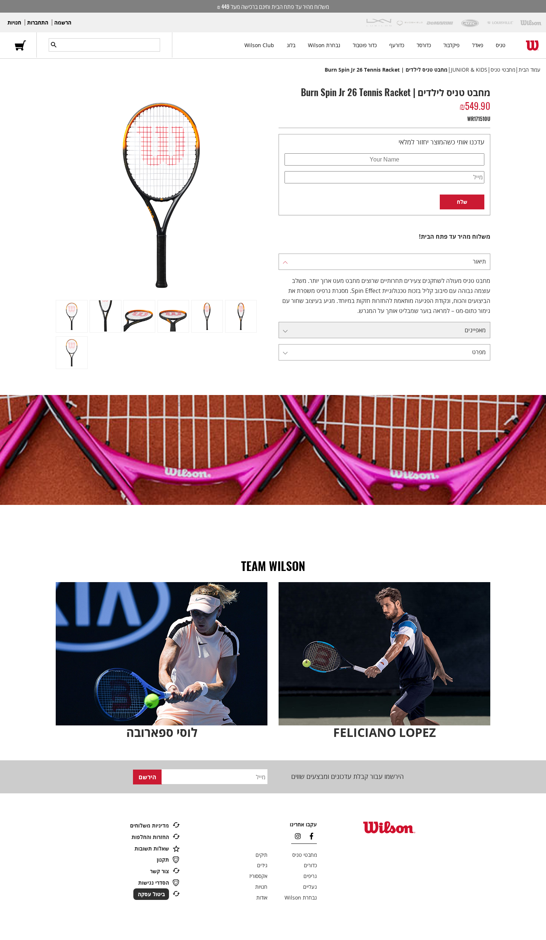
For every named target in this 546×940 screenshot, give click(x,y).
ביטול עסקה (151, 894)
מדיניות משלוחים (149, 825)
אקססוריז (258, 875)
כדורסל (424, 45)
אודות (261, 897)
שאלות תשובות (151, 848)
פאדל (477, 45)
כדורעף (396, 45)
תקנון (163, 859)
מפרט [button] (479, 352)
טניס (501, 45)
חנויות (14, 22)
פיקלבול (451, 45)
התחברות (37, 22)
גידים (262, 865)
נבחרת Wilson (324, 45)
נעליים (310, 886)
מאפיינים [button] (475, 330)
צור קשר (159, 871)
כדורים (310, 865)
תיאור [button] (479, 261)
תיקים (261, 854)
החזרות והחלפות (150, 837)
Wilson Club (259, 45)
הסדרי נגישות (153, 882)
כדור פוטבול (365, 45)
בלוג (291, 45)
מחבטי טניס (503, 69)
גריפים (310, 875)
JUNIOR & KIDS (469, 69)
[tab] (384, 262)
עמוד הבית (529, 69)
